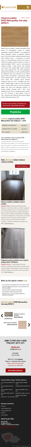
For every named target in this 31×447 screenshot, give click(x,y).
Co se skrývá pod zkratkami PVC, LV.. (8, 383)
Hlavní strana (4, 11)
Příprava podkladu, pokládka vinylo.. (21, 383)
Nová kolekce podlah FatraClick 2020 (12, 291)
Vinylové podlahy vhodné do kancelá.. (6, 390)
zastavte (20, 359)
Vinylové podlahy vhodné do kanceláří (12, 289)
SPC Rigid (3, 406)
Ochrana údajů (24, 446)
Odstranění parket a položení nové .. (23, 386)
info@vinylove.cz (15, 349)
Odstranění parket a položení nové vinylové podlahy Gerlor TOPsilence (14, 261)
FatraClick (3, 412)
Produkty (10, 11)
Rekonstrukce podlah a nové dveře (23, 393)
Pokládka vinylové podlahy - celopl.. (21, 396)
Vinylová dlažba (4, 415)
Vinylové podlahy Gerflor (6, 408)
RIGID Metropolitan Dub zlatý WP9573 (22, 11)
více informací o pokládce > (8, 151)
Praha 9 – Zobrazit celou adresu (15, 361)
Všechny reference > (22, 166)
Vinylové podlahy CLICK (6, 410)
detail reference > (9, 223)
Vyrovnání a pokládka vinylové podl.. (22, 390)
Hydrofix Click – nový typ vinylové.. (8, 396)
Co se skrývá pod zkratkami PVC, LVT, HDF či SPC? (15, 284)
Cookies (28, 446)
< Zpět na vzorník (25, 17)
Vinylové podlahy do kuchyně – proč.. (7, 386)
